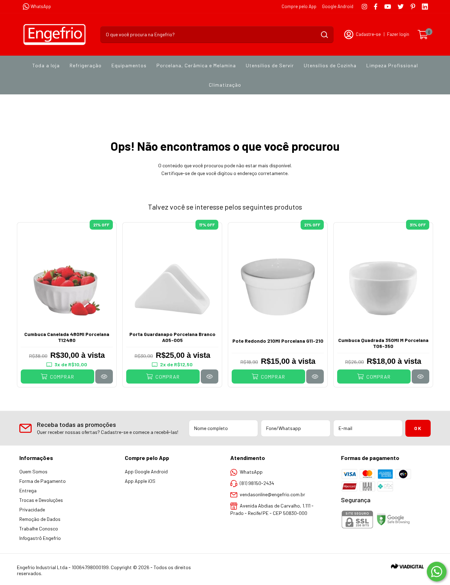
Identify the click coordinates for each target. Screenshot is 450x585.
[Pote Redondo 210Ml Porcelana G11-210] (315, 376)
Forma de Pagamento (42, 481)
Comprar (61, 377)
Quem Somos (33, 471)
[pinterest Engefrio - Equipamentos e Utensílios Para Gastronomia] (413, 6)
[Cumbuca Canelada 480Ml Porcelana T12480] (104, 376)
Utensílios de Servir (270, 65)
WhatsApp (41, 6)
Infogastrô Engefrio (40, 538)
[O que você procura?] (324, 35)
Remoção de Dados (39, 519)
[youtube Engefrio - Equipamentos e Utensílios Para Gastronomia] (387, 6)
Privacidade (32, 509)
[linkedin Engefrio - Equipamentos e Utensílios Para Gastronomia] (425, 6)
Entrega (28, 490)
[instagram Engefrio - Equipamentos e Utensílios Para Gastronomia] (364, 6)
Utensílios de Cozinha (330, 65)
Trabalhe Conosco (38, 528)
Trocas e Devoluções (41, 500)
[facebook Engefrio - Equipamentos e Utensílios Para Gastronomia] (375, 6)
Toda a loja (46, 65)
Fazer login (398, 34)
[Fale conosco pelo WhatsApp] (436, 571)
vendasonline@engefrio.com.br (272, 494)
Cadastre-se (368, 34)
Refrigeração (86, 65)
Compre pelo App (299, 6)
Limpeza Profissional (392, 65)
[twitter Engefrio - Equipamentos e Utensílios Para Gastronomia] (400, 6)
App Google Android (146, 471)
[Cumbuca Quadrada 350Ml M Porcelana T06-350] (420, 376)
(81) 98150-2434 (257, 483)
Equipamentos (129, 65)
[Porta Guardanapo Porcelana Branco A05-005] (209, 376)
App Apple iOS (140, 481)
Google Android (337, 6)
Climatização (225, 85)
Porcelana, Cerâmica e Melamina (196, 65)
